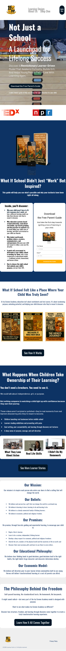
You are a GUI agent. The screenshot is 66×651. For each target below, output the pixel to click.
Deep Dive (45, 11)
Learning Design (36, 9)
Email (39, 253)
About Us (33, 11)
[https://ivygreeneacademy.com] (11, 10)
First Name (40, 246)
